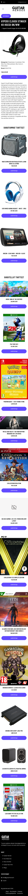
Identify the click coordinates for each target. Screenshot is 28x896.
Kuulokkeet (18, 62)
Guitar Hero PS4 (8, 864)
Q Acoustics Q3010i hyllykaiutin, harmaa (14, 769)
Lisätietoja (14, 77)
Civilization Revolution (14, 483)
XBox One (3, 64)
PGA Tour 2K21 (14, 344)
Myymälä (6, 16)
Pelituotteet (4, 66)
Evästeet (20, 891)
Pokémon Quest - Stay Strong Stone (14, 402)
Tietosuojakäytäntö (10, 893)
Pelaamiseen (11, 62)
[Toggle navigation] (3, 9)
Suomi (4, 2)
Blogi (5, 867)
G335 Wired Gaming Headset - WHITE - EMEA (14, 208)
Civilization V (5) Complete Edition (14, 577)
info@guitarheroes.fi (22, 2)
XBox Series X (19, 64)
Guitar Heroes (7, 855)
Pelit (23, 62)
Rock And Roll (7, 862)
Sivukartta (20, 893)
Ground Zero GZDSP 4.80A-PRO (14, 731)
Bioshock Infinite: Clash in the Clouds (14, 688)
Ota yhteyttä (13, 891)
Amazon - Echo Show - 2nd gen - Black (14, 253)
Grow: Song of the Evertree (14, 299)
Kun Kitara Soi (7, 858)
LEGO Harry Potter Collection (14, 813)
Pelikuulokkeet (11, 64)
